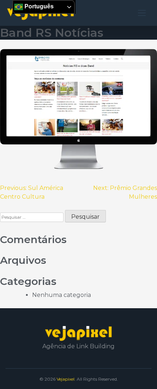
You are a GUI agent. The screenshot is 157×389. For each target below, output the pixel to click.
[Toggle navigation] (142, 13)
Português (38, 6)
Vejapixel (65, 379)
